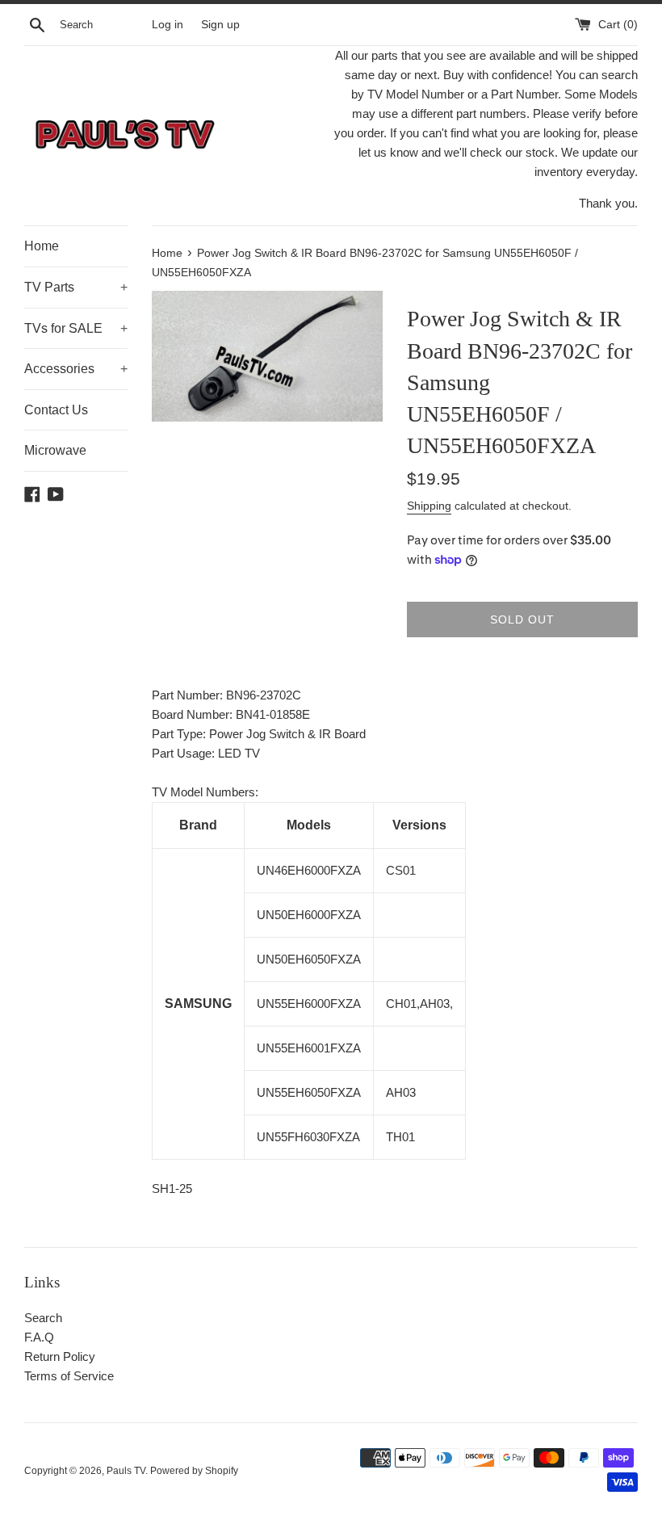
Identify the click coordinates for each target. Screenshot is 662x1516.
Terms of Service (69, 1376)
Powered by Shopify (194, 1470)
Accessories (76, 369)
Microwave (55, 450)
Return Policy (59, 1356)
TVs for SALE (76, 328)
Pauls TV (126, 1470)
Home (41, 246)
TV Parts (76, 287)
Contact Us (56, 410)
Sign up (220, 25)
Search (43, 1318)
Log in (167, 25)
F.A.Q (39, 1337)
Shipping (429, 505)
